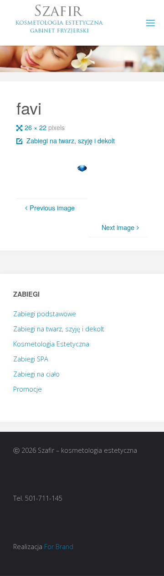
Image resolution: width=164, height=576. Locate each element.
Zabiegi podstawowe (44, 313)
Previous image (52, 207)
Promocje (27, 389)
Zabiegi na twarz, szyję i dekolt (70, 140)
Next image (118, 227)
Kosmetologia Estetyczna (51, 344)
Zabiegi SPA (30, 359)
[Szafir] (57, 18)
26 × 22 (36, 127)
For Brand (58, 546)
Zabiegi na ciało (36, 374)
